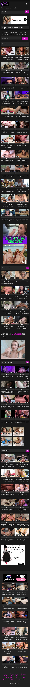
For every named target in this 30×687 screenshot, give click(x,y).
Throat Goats (14, 674)
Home (5, 674)
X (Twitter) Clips (8, 676)
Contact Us (22, 680)
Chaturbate (17, 334)
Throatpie (23, 674)
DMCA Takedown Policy (13, 678)
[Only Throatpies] (12, 4)
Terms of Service (21, 676)
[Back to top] (25, 682)
